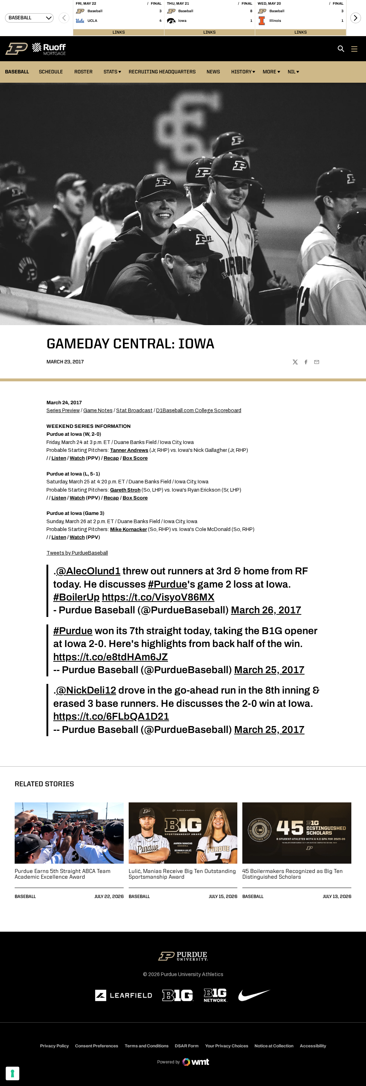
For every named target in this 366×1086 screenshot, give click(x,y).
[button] (355, 18)
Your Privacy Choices (226, 1045)
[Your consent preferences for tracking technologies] (12, 1073)
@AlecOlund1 (88, 570)
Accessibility (313, 1045)
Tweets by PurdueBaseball (77, 553)
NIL (292, 71)
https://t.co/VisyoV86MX (158, 597)
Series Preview (63, 410)
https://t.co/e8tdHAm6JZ (110, 656)
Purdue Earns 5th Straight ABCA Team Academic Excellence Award (62, 874)
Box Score (135, 458)
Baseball (25, 896)
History (241, 71)
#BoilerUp (76, 597)
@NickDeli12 (86, 690)
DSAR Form (187, 1045)
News (213, 71)
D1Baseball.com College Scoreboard (198, 410)
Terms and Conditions (147, 1045)
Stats (110, 71)
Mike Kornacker (128, 529)
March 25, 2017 (269, 669)
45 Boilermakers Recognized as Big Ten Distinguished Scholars (292, 874)
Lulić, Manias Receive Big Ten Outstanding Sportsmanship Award (182, 874)
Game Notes (98, 410)
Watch (77, 458)
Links (119, 32)
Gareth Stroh (125, 490)
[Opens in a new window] (123, 995)
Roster (83, 71)
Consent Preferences (96, 1045)
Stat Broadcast (134, 410)
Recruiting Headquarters (162, 71)
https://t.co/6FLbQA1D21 (111, 716)
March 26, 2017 (266, 610)
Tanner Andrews (129, 450)
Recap (111, 458)
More (269, 71)
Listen (58, 458)
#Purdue (167, 584)
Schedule (51, 71)
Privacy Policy (54, 1045)
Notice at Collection (273, 1045)
